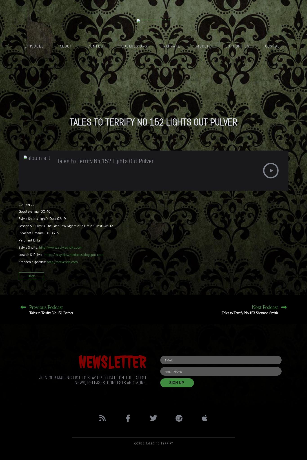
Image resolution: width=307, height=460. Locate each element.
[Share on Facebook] (269, 278)
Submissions (134, 46)
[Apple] (204, 418)
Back (31, 276)
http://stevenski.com (62, 262)
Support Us (237, 46)
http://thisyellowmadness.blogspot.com (74, 255)
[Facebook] (128, 418)
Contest (97, 46)
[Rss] (102, 418)
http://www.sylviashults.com (60, 247)
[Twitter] (153, 418)
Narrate (171, 46)
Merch (203, 46)
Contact (274, 46)
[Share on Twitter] (276, 278)
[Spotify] (179, 418)
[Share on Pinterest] (284, 278)
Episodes (34, 46)
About (66, 46)
